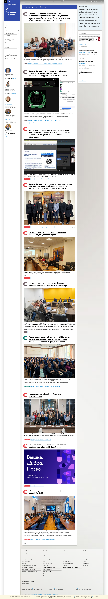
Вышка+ (44, 561)
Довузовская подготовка (48, 555)
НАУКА (64, 550)
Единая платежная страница (28, 581)
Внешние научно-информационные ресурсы (71, 567)
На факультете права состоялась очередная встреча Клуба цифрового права (47, 233)
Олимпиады (45, 557)
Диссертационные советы (68, 559)
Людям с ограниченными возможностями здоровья (30, 578)
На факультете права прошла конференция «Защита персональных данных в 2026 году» (48, 284)
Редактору (100, 594)
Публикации (82, 33)
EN (93, 1)
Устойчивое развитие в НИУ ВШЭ (29, 557)
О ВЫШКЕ (24, 550)
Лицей (44, 552)
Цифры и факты (25, 552)
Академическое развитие (68, 563)
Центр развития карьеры (48, 569)
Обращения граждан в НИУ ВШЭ (29, 565)
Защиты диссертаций (67, 561)
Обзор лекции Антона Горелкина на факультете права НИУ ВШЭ (49, 491)
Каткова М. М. (82, 63)
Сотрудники (7, 35)
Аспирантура (45, 565)
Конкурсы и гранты (66, 565)
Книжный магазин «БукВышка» (89, 557)
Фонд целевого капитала (27, 567)
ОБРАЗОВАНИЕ (46, 550)
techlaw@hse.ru (11, 62)
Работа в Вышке (25, 583)
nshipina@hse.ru (8, 121)
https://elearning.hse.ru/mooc (82, 588)
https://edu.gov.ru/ (53, 588)
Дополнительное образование (49, 567)
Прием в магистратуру (47, 563)
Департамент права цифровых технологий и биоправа (11, 12)
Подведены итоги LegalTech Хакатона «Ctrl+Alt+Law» (45, 395)
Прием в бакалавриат (47, 559)
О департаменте (8, 27)
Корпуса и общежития (27, 561)
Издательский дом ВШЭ (88, 555)
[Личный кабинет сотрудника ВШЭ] (99, 1)
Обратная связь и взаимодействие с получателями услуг (50, 576)
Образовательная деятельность (8, 30)
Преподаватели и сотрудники (28, 559)
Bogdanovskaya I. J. (83, 52)
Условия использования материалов (45, 594)
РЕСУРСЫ (85, 550)
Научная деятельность (9, 33)
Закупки (24, 563)
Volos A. (89, 52)
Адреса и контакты (34, 594)
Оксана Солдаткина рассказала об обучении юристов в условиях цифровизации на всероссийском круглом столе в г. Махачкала (48, 73)
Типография (85, 559)
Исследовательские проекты (69, 555)
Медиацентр (85, 561)
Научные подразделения (68, 552)
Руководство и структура (27, 555)
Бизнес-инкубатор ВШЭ (47, 571)
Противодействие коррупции (28, 569)
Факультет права (12, 4)
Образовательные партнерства (49, 573)
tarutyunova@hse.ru (9, 105)
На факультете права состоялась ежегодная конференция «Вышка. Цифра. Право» (47, 445)
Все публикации (83, 80)
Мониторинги (65, 557)
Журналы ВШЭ (86, 563)
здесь (75, 596)
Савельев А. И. (82, 44)
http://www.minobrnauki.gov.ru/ (28, 588)
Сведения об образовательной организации (31, 575)
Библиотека (85, 552)
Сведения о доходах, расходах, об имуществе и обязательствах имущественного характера (29, 572)
